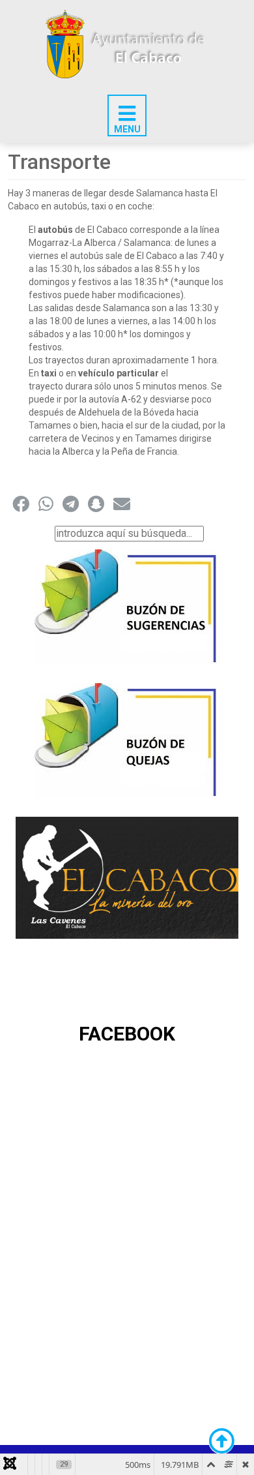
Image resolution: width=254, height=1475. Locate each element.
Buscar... (34, 533)
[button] (20, 503)
